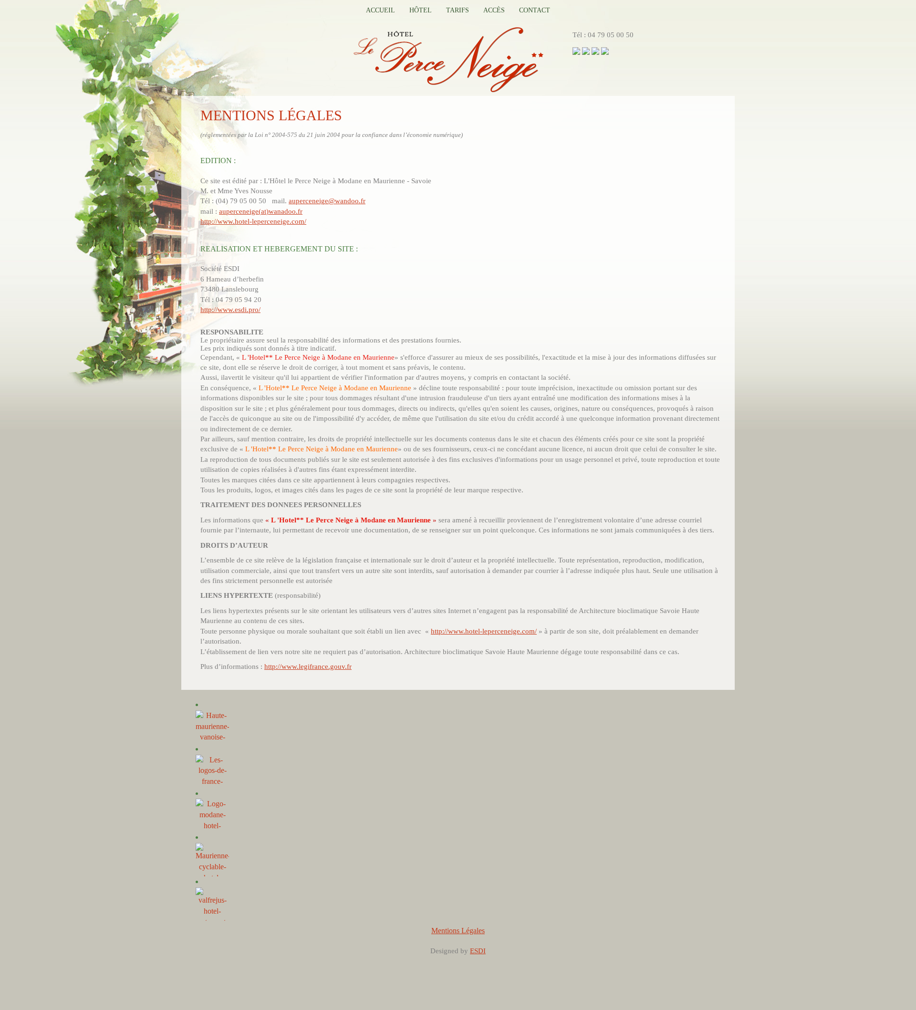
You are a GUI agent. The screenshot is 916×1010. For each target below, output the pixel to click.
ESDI (478, 951)
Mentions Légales (458, 931)
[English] (595, 49)
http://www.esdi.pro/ (230, 309)
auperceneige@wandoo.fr (327, 201)
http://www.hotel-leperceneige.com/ (253, 221)
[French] (576, 49)
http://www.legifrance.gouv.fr (308, 666)
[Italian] (605, 49)
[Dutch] (586, 49)
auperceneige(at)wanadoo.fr (260, 211)
